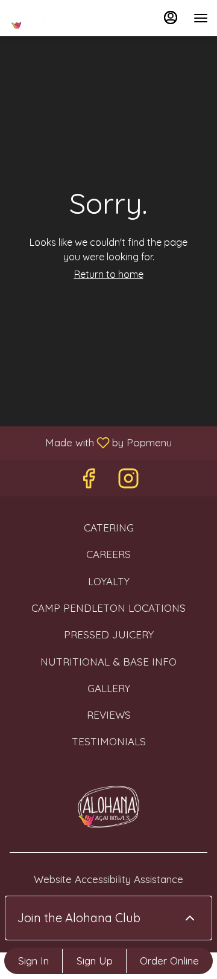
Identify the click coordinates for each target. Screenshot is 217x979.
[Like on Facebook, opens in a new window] (88, 481)
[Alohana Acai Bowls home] (63, 18)
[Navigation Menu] (200, 18)
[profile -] (170, 17)
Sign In (33, 960)
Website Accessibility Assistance (108, 879)
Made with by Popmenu (90, 442)
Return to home (108, 274)
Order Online (169, 960)
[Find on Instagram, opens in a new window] (128, 481)
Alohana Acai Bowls (108, 807)
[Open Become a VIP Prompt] (189, 918)
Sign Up (95, 960)
